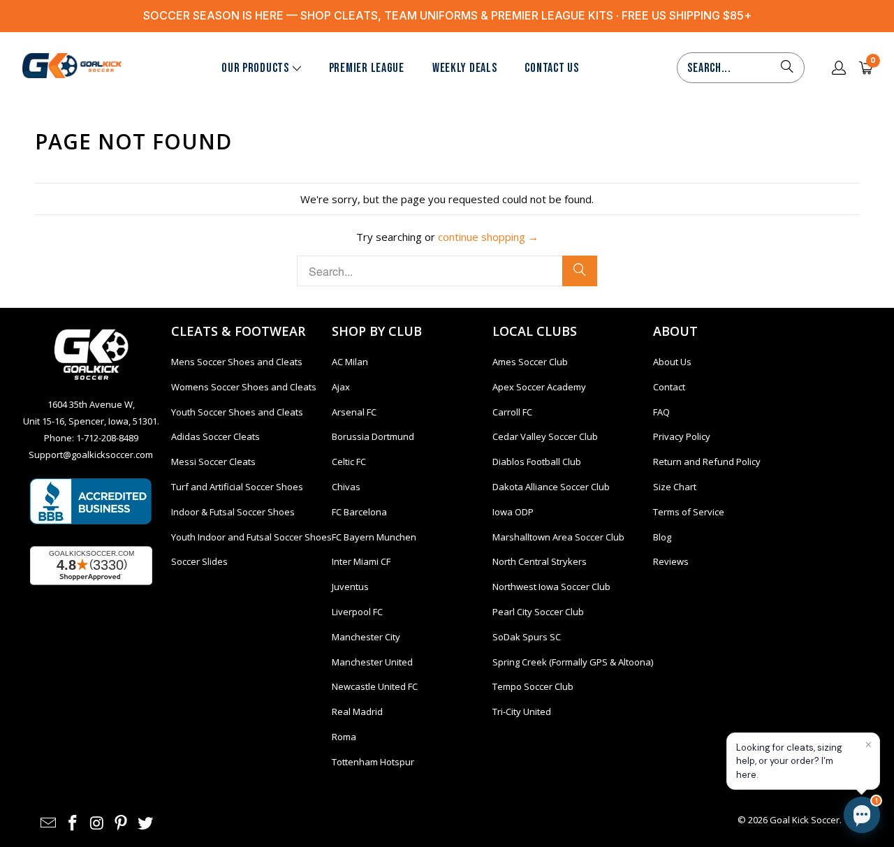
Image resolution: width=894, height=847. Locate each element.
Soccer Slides (199, 561)
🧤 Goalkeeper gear (741, 680)
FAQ (661, 412)
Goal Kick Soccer (805, 819)
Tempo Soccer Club (532, 686)
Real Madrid (357, 711)
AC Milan (350, 361)
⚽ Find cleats (645, 680)
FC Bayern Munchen (374, 537)
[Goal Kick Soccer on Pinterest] (121, 823)
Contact (669, 387)
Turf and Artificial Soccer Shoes (237, 486)
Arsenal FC (354, 412)
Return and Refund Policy (707, 461)
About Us (672, 361)
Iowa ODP (513, 512)
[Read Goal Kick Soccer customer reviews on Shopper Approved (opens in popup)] (91, 566)
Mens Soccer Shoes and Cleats (236, 361)
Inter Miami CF (361, 561)
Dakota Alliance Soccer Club (551, 486)
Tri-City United (521, 711)
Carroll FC (512, 412)
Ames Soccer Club (530, 361)
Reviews (671, 561)
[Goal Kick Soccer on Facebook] (73, 823)
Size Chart (674, 486)
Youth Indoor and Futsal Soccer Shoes (251, 537)
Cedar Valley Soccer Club (545, 436)
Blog (662, 537)
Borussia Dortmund (373, 436)
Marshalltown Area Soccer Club (558, 537)
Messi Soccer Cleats (213, 461)
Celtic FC (349, 461)
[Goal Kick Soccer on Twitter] (145, 823)
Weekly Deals (464, 68)
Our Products (255, 68)
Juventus (350, 586)
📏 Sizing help (645, 743)
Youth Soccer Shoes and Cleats (237, 412)
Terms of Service (688, 512)
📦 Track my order (653, 712)
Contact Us (551, 68)
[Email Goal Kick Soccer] (48, 823)
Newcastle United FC (375, 686)
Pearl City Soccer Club (538, 611)
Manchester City (366, 637)
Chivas (346, 486)
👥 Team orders (732, 743)
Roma (344, 736)
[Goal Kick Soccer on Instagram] (97, 823)
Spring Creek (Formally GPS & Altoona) (572, 662)
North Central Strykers (539, 561)
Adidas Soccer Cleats (215, 436)
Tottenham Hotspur (373, 762)
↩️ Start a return (751, 712)
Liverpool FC (357, 611)
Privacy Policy (681, 436)
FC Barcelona (359, 512)
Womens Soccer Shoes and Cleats (243, 387)
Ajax (341, 387)
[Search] (787, 67)
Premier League (366, 68)
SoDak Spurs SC (526, 637)
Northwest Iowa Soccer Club (551, 586)
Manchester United (372, 662)
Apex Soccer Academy (539, 387)
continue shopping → (488, 237)
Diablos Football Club (536, 461)
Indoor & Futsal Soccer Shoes (233, 512)
